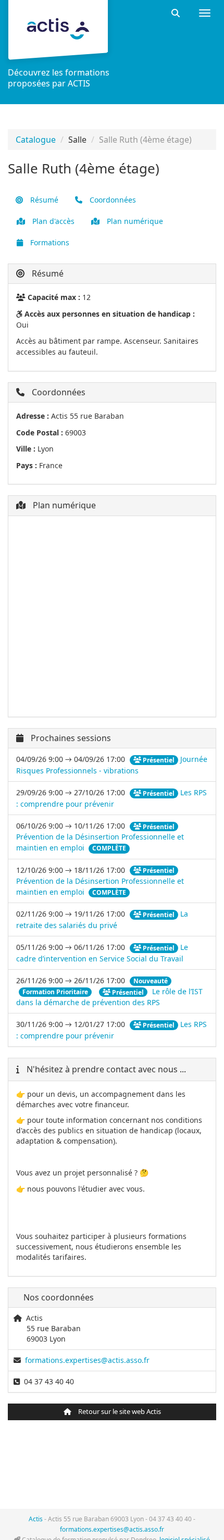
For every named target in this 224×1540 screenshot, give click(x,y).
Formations (48, 242)
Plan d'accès (52, 221)
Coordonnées (112, 200)
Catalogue (36, 139)
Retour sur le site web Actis (119, 1411)
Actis (36, 1518)
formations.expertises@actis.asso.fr (87, 1360)
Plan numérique (134, 221)
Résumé (43, 200)
